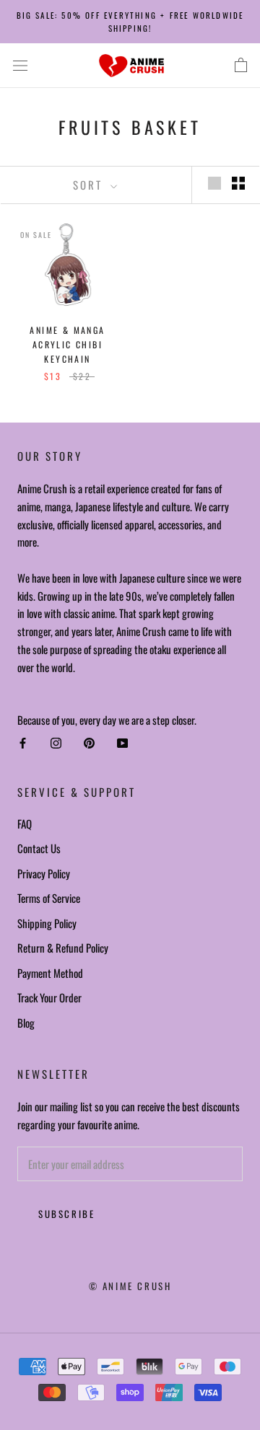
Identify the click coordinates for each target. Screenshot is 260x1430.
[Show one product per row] (214, 183)
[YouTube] (122, 743)
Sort (90, 185)
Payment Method (50, 973)
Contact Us (39, 848)
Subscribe (66, 1213)
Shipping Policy (47, 923)
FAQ (24, 823)
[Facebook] (22, 743)
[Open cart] (241, 65)
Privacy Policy (43, 873)
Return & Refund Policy (62, 947)
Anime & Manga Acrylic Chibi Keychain (67, 344)
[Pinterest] (89, 743)
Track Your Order (49, 997)
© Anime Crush (130, 1286)
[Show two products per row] (238, 183)
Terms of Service (48, 898)
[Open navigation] (20, 66)
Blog (26, 1022)
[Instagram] (56, 743)
